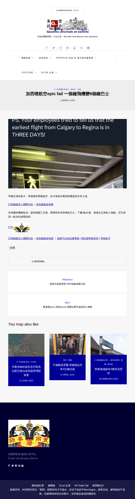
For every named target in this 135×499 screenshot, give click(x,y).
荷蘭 (70, 360)
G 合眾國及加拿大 (61, 89)
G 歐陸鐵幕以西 (101, 360)
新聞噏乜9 (98, 485)
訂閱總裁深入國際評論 (20, 204)
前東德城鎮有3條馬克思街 (108, 371)
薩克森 (110, 364)
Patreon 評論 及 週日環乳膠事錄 (74, 58)
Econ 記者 (47, 72)
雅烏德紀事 (38, 485)
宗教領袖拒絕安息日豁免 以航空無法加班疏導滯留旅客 (26, 370)
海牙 (65, 360)
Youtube (27, 72)
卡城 (79, 89)
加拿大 (73, 89)
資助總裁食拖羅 (44, 204)
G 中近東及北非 (22, 362)
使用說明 (43, 58)
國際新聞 (26, 58)
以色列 (33, 362)
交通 (12, 247)
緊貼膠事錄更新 (90, 238)
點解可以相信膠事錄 (68, 238)
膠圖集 (51, 485)
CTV (10, 227)
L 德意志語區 (114, 360)
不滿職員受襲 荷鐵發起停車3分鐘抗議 (67, 367)
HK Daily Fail (81, 485)
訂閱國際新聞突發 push (67, 10)
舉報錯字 (105, 238)
